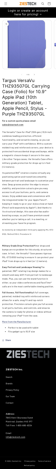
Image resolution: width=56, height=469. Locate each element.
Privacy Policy (12, 390)
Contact (9, 403)
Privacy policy (29, 461)
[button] (6, 4)
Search (9, 377)
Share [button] (8, 340)
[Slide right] (34, 74)
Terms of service (44, 461)
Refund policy (29, 465)
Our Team (10, 396)
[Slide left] (22, 74)
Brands (9, 383)
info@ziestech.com (15, 437)
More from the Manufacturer (16, 321)
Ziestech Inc (16, 461)
